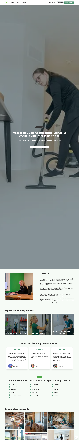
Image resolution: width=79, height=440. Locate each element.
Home (12, 2)
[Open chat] (76, 437)
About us (24, 2)
